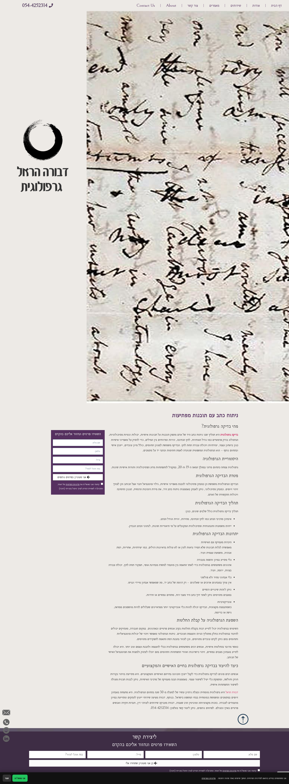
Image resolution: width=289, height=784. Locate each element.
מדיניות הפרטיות (72, 484)
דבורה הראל (232, 692)
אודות (256, 5)
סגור (7, 778)
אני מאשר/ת (20, 778)
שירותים (235, 5)
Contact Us (145, 5)
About (171, 5)
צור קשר (192, 5)
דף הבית (276, 5)
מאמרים (214, 5)
